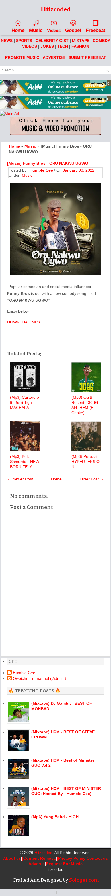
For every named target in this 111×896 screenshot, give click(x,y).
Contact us (97, 858)
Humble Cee (24, 672)
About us (12, 858)
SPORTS (24, 40)
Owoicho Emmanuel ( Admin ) (39, 678)
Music (35, 30)
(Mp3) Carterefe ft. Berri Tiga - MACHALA (24, 402)
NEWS (7, 40)
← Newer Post (20, 479)
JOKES (47, 46)
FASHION (80, 46)
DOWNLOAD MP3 (23, 322)
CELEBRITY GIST (52, 40)
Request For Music (64, 863)
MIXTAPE (80, 40)
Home (17, 30)
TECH (62, 46)
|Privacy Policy (71, 858)
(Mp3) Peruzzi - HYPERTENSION (85, 461)
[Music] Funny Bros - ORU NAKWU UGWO (47, 163)
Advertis (36, 863)
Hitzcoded (43, 852)
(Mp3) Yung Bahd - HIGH (55, 816)
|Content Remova (39, 858)
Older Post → (92, 479)
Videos (54, 30)
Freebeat (95, 30)
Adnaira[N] (98, 83)
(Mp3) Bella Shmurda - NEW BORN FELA (24, 461)
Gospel (73, 30)
